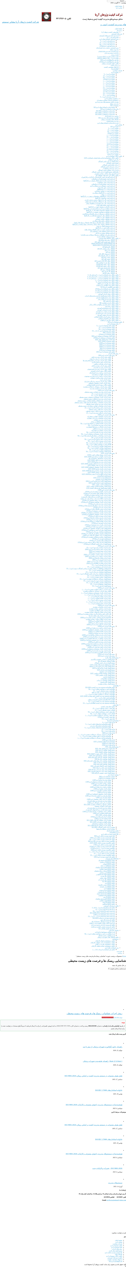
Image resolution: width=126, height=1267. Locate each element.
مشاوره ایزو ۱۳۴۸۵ (109, 79)
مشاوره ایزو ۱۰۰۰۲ (109, 83)
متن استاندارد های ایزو (112, 948)
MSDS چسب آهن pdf (108, 259)
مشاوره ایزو (115, 72)
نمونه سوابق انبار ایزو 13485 (102, 818)
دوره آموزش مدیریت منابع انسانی (108, 51)
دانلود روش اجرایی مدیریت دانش (101, 357)
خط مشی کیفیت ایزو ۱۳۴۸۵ (106, 717)
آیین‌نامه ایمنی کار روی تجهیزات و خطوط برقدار (100, 203)
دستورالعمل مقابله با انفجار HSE (105, 752)
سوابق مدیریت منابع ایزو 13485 (101, 780)
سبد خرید (119, 951)
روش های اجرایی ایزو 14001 (106, 390)
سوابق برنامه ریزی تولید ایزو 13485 (100, 787)
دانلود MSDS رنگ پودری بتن (106, 879)
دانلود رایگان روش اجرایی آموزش (108, 294)
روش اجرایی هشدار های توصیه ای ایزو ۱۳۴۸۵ (97, 493)
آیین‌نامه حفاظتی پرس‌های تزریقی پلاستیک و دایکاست (98, 214)
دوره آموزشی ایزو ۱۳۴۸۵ (107, 46)
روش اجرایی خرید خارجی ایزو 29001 (100, 553)
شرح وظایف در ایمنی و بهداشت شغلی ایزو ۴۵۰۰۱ (99, 934)
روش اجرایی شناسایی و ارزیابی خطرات (99, 418)
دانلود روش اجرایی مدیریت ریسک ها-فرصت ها (97, 360)
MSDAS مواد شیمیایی (112, 858)
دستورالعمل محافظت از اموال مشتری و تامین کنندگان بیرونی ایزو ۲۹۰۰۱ (88, 568)
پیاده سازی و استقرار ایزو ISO (109, 109)
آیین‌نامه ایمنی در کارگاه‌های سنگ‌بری (103, 193)
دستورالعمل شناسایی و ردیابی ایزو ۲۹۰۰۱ (98, 572)
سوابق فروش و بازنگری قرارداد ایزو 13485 (98, 795)
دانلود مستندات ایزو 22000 (107, 343)
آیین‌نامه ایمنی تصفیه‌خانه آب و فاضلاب (103, 179)
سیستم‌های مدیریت (115, 1183)
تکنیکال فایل (118, 1254)
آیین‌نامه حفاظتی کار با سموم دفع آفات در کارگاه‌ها (99, 215)
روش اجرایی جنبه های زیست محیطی (99, 409)
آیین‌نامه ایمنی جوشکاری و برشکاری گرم (102, 186)
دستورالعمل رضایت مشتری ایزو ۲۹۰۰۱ (99, 577)
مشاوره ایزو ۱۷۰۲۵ (109, 91)
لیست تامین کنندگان (112, 163)
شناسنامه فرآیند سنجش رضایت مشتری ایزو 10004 (95, 617)
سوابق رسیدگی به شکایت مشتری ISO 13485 (97, 804)
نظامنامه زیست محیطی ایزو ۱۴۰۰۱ (104, 691)
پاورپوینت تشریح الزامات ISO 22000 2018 (102, 913)
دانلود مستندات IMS (109, 332)
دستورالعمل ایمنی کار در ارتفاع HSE (104, 767)
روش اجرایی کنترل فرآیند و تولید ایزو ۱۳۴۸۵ (97, 495)
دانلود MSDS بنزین (109, 888)
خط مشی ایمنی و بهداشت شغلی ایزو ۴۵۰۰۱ (101, 712)
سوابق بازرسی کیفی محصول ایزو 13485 (99, 799)
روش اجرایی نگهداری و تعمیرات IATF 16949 (97, 456)
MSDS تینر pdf (110, 252)
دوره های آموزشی (116, 34)
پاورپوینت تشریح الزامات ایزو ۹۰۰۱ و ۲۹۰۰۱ (101, 916)
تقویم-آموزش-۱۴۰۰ (113, 37)
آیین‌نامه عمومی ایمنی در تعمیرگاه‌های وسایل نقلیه (99, 229)
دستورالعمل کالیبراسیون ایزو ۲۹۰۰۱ (100, 570)
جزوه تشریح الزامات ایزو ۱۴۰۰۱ (105, 909)
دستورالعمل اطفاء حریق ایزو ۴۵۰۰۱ (100, 449)
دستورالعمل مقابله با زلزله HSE (105, 750)
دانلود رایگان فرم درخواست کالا (109, 303)
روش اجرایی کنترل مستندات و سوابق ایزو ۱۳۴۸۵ (96, 512)
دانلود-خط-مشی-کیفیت (108, 706)
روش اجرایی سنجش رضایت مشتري (100, 608)
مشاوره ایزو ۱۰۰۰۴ (109, 86)
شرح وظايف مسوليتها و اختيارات (105, 932)
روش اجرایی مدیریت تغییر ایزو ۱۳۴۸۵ (99, 504)
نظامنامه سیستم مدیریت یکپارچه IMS (103, 692)
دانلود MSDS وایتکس (108, 904)
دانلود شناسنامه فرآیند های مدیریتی (100, 726)
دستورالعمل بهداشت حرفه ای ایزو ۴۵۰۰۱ (98, 451)
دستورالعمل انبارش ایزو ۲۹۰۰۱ (101, 586)
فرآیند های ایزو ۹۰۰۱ (108, 722)
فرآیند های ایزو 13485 (108, 740)
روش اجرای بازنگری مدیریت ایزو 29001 (99, 561)
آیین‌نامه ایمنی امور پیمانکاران (106, 182)
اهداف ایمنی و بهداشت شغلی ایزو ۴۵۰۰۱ (98, 444)
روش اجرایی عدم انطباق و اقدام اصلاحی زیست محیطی (94, 400)
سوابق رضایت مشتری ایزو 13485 (101, 783)
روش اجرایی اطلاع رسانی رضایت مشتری (98, 619)
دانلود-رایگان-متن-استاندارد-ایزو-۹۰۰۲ (107, 282)
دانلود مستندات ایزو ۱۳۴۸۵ (107, 334)
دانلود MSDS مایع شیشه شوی (106, 893)
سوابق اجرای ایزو (113, 774)
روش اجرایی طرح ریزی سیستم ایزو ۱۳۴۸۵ (98, 525)
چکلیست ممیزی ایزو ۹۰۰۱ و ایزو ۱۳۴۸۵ (102, 848)
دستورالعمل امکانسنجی (104, 476)
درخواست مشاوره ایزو (112, 98)
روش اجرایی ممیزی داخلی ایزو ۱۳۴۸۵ (99, 516)
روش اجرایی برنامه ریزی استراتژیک (100, 372)
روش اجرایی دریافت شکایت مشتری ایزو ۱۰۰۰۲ (96, 589)
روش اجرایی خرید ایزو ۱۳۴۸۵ (102, 507)
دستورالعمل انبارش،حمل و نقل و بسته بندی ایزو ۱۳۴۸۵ (94, 542)
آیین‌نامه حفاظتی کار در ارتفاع (106, 217)
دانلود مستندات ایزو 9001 (107, 348)
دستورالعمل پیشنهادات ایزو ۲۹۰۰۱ (100, 584)
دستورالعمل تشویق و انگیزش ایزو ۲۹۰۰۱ (98, 582)
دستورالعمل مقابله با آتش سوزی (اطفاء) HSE (101, 754)
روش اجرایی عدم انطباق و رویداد (101, 421)
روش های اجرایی (113, 353)
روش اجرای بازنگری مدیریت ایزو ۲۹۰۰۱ (99, 547)
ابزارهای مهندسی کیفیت (111, 67)
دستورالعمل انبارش (109, 677)
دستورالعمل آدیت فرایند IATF (102, 477)
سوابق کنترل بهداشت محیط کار (101, 823)
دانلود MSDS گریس (109, 897)
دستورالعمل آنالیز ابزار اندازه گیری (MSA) (98, 481)
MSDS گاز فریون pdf (108, 271)
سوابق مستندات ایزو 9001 (107, 776)
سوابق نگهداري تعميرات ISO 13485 (100, 822)
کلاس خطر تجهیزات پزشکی (110, 63)
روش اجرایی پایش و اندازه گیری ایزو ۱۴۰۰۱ (97, 407)
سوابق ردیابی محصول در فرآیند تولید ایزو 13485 (96, 811)
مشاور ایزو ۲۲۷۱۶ (113, 154)
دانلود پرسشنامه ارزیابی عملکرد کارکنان (102, 942)
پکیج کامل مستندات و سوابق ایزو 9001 (103, 336)
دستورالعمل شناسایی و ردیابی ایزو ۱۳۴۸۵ (98, 532)
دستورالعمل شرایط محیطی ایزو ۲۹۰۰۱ (99, 575)
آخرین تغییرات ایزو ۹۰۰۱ (107, 97)
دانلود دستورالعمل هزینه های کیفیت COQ (98, 488)
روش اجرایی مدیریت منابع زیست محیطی (98, 404)
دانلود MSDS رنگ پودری (107, 876)
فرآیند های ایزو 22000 (108, 743)
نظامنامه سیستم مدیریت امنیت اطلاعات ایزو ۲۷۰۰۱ (99, 703)
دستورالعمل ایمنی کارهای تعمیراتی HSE (103, 766)
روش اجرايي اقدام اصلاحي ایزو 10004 (99, 621)
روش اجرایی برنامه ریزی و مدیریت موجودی (97, 376)
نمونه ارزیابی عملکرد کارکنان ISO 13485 (99, 820)
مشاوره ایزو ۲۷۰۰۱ (109, 93)
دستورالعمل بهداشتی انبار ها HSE (105, 759)
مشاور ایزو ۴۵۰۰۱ (113, 131)
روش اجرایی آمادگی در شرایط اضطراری (98, 427)
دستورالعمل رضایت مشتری (106, 684)
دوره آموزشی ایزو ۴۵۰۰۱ (107, 44)
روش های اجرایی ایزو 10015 (106, 656)
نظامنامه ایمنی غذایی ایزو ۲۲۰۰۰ (105, 698)
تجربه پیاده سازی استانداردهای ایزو (108, 123)
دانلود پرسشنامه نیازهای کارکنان (105, 941)
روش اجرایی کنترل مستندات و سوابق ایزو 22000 (96, 649)
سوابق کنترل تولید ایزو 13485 (102, 788)
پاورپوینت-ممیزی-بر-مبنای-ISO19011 (104, 918)
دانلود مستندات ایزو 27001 (107, 350)
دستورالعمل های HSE (112, 747)
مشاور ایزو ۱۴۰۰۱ (113, 130)
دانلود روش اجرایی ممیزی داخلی (101, 365)
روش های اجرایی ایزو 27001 (106, 654)
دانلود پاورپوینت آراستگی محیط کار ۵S (103, 921)
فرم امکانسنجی (114, 832)
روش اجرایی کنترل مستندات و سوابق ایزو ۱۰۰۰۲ (96, 593)
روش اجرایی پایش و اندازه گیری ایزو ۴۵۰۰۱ (97, 439)
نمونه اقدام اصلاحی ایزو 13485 (102, 813)
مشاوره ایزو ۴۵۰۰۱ (109, 77)
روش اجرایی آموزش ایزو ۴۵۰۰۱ (101, 437)
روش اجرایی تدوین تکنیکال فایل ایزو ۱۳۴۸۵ (98, 509)
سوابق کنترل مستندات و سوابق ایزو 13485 (98, 781)
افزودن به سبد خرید (108, 1017)
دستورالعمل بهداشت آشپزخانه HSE (104, 764)
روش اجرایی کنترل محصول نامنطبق (100, 383)
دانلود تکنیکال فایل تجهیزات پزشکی (108, 937)
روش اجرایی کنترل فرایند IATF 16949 (99, 469)
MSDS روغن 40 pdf (109, 273)
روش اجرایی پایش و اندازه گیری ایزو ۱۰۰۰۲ (97, 594)
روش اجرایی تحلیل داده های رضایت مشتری (98, 612)
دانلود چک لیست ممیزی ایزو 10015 (104, 857)
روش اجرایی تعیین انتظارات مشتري (100, 610)
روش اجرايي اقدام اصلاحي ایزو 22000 (99, 631)
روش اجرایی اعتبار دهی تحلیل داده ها (100, 615)
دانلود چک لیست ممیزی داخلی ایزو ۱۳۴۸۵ (102, 846)
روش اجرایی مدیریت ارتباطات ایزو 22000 (98, 645)
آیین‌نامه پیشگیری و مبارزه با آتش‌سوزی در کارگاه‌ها (99, 208)
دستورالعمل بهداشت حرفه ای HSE (104, 762)
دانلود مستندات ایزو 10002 (107, 345)
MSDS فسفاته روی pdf (107, 269)
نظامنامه (116, 685)
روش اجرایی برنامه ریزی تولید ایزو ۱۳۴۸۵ (98, 526)
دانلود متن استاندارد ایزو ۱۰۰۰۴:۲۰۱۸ (103, 949)
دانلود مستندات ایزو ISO (115, 322)
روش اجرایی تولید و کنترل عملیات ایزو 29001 (97, 554)
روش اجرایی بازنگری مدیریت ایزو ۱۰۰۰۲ (98, 601)
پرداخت (120, 953)
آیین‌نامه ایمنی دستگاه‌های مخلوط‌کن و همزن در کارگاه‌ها (98, 196)
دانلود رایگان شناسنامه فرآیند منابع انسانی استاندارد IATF (101, 158)
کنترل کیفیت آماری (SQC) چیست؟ (108, 56)
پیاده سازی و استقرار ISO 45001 (105, 114)
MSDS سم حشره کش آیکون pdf (105, 242)
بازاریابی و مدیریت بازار (111, 53)
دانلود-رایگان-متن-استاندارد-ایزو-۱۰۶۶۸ (107, 292)
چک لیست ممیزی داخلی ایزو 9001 (104, 836)
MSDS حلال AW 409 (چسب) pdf (105, 261)
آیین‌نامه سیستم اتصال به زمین (105, 226)
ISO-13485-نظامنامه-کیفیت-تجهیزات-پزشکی (101, 699)
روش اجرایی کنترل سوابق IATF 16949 (99, 472)
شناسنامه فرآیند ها (113, 720)
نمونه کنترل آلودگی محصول (102, 806)
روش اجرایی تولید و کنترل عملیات (100, 378)
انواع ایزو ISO (114, 126)
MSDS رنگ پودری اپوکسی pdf (105, 262)
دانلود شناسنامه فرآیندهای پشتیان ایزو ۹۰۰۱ (98, 727)
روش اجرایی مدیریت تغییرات (102, 367)
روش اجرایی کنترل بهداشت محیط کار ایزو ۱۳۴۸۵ (96, 502)
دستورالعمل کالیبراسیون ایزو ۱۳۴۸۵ (100, 540)
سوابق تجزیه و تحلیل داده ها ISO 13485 (99, 825)
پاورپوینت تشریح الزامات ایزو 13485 (104, 914)
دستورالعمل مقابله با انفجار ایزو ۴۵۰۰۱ (99, 448)
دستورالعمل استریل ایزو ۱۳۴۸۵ (101, 539)
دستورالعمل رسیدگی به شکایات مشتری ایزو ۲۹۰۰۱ (95, 579)
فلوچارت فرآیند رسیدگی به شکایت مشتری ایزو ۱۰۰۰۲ (94, 734)
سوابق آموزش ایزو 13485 (103, 797)
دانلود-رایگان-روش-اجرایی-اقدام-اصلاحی (106, 317)
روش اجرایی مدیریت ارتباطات (102, 428)
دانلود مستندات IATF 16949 (106, 341)
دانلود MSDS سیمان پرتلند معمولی (104, 871)
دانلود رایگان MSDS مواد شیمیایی (108, 238)
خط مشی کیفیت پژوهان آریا (110, 32)
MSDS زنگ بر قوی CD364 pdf (105, 264)
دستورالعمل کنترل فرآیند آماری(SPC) (100, 483)
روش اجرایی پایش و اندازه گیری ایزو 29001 (98, 549)
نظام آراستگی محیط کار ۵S (106, 661)
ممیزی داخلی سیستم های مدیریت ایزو (107, 102)
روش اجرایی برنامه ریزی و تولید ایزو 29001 (98, 556)
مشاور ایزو (119, 124)
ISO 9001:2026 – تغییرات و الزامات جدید (107, 1168)
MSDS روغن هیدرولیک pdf (107, 240)
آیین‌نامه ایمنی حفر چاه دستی (106, 187)
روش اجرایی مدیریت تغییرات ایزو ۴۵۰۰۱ (98, 432)
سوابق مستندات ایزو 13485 (106, 778)
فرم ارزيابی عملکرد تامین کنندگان (108, 170)
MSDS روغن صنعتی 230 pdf (106, 248)
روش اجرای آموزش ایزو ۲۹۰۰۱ (101, 565)
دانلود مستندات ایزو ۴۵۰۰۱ (107, 329)
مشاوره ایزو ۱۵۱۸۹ (109, 90)
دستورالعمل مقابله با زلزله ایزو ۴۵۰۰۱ (99, 446)
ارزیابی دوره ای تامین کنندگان (110, 166)
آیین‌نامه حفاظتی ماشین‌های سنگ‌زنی (103, 221)
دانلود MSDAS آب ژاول (107, 865)
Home (124, 956)
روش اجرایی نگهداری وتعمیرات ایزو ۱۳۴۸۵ (98, 491)
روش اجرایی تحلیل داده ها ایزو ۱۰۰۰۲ (99, 596)
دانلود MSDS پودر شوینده (107, 886)
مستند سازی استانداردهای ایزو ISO (104, 107)
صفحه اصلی (118, 6)
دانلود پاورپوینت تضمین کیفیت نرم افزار (103, 927)
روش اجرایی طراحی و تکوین (102, 364)
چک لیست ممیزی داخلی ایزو (110, 834)
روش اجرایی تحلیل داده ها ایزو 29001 (100, 558)
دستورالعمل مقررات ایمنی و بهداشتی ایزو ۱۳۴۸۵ (96, 530)
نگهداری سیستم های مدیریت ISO (108, 117)
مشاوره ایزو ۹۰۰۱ (109, 74)
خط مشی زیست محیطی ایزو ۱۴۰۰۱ (104, 708)
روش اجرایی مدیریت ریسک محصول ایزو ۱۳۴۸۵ (96, 500)
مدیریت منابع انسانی (112, 121)
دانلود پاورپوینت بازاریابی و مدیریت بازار (103, 925)
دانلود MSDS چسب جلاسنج (106, 885)
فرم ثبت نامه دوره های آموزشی (109, 35)
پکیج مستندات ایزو (113, 324)
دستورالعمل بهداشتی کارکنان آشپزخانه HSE (101, 757)
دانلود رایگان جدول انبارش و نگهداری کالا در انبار (104, 304)
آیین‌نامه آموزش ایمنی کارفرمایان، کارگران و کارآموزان (98, 177)
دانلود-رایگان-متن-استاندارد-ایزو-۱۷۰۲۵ (107, 290)
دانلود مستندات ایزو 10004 (107, 346)
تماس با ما (119, 8)
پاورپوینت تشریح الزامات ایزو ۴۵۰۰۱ (104, 911)
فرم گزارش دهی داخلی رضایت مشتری (106, 173)
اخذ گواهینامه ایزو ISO (115, 1261)
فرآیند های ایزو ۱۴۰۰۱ (108, 729)
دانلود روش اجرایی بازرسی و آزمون (100, 359)
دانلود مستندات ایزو (116, 1245)
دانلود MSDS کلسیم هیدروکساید (105, 867)
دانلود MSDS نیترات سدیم (107, 890)
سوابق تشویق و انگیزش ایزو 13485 (100, 790)
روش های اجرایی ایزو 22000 (106, 626)
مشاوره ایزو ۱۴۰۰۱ (109, 76)
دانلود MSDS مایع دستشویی (106, 895)
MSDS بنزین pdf (110, 250)
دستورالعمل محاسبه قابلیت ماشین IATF (99, 486)
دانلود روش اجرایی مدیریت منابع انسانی (99, 369)
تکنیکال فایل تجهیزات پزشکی (110, 119)
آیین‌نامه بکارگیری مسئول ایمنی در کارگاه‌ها (102, 207)
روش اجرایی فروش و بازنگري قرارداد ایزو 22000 (96, 643)
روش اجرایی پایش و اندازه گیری (101, 362)
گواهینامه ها (115, 69)
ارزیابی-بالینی (115, 65)
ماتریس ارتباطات (113, 159)
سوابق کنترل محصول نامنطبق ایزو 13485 (98, 794)
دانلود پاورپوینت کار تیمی (107, 920)
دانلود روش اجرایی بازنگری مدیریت (100, 388)
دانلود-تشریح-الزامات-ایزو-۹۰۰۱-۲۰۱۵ (103, 907)
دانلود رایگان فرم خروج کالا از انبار (108, 299)
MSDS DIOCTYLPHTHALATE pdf (104, 245)
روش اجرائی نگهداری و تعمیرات (101, 374)
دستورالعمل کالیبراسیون (107, 682)
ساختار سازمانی (114, 930)
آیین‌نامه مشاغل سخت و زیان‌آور (105, 233)
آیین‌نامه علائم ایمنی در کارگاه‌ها (105, 228)
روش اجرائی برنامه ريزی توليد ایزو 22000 (98, 628)
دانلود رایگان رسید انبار (112, 306)
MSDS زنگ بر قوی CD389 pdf (105, 266)
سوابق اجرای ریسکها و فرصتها (105, 829)
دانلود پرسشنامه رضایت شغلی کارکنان (103, 946)
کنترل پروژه (115, 55)
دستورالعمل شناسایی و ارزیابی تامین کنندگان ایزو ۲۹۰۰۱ (94, 573)
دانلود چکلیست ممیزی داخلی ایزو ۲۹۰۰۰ (102, 855)
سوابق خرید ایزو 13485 (104, 792)
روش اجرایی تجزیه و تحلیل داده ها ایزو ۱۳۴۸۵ (97, 518)
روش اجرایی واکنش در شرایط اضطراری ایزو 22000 (95, 638)
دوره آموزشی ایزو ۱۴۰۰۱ (107, 42)
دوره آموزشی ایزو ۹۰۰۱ (107, 41)
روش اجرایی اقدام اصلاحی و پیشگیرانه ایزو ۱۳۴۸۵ (95, 521)
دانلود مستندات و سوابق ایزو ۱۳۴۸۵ (104, 338)
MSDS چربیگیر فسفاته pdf (106, 255)
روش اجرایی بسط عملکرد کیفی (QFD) (99, 455)
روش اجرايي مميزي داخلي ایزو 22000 (99, 642)
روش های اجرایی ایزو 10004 (106, 605)
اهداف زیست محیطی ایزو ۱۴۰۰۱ (101, 395)
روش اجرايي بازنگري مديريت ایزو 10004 (99, 624)
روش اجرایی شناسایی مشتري (102, 607)
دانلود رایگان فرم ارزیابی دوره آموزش (107, 313)
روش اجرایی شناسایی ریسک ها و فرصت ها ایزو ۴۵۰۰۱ (94, 435)
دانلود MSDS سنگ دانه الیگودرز (105, 874)
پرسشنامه (115, 939)
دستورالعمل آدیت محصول (103, 479)
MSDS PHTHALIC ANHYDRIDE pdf (103, 243)
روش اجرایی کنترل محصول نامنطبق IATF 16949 (96, 467)
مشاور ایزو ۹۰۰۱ (113, 128)
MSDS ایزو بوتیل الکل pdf (107, 254)
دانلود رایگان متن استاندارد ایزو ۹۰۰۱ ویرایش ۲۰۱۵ (103, 275)
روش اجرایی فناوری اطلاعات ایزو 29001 (98, 563)
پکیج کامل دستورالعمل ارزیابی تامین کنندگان (105, 172)
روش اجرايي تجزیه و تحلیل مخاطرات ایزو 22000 (96, 635)
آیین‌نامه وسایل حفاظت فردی (106, 236)
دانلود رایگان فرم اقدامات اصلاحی (108, 318)
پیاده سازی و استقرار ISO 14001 (105, 112)
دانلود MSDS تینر (110, 883)
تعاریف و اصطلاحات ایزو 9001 (109, 60)
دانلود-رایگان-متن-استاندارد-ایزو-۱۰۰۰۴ (107, 280)
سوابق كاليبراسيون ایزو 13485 (102, 785)
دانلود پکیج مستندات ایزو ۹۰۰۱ (105, 325)
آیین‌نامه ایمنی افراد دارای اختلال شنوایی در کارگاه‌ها (99, 180)
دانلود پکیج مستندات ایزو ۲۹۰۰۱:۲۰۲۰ (103, 331)
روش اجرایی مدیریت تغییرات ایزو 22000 (99, 650)
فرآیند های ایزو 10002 (108, 733)
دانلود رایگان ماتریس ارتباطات (109, 320)
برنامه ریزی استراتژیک (112, 116)
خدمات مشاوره (117, 70)
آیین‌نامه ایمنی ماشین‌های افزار (105, 205)
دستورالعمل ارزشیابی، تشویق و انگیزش (103, 659)
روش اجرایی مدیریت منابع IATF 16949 (99, 462)
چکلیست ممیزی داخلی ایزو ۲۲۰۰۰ (104, 853)
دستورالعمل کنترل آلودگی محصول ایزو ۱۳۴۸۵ (97, 528)
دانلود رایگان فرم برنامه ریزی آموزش (107, 311)
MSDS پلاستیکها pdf (108, 247)
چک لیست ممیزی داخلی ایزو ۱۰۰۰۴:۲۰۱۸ (102, 851)
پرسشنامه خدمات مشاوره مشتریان (108, 100)
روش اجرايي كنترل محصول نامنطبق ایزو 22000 (96, 629)
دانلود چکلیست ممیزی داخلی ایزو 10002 (103, 850)
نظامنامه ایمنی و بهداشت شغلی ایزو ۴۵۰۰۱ (101, 689)
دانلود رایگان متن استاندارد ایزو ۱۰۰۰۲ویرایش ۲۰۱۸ (103, 278)
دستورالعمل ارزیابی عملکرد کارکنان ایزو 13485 (97, 535)
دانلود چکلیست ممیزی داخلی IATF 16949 (102, 843)
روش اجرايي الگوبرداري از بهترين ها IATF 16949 (96, 474)
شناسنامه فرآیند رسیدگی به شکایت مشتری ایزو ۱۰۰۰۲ (94, 738)
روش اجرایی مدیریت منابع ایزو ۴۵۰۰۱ (99, 425)
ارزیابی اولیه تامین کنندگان (110, 165)
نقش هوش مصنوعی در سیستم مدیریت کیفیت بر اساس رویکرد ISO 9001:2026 (93, 1076)
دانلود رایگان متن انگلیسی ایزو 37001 (107, 285)
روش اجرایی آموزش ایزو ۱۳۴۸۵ (101, 523)
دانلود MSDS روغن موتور (107, 878)
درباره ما (119, 30)
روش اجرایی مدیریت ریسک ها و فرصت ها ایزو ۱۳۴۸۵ (94, 505)
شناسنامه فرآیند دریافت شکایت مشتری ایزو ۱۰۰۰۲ (95, 736)
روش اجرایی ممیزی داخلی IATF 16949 (99, 460)
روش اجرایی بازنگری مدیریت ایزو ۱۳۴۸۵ (98, 519)
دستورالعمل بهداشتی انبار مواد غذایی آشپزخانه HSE (99, 761)
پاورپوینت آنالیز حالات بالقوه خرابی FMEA (102, 923)
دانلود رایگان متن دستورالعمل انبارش (107, 297)
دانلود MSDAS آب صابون (107, 862)
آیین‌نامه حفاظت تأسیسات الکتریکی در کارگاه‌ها (100, 210)
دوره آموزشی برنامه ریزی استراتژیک (107, 48)
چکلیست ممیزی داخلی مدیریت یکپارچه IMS (101, 841)
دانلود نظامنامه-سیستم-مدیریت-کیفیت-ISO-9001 (100, 687)
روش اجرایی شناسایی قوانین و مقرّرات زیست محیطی (94, 406)
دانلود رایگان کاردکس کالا (111, 301)
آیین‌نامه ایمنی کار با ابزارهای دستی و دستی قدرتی (100, 200)
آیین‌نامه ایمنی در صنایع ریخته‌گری (105, 191)
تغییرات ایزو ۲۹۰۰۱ (113, 152)
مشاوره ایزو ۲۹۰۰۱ (109, 88)
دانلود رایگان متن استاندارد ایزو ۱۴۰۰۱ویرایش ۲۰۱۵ (103, 276)
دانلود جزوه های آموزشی (111, 906)
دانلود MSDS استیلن (109, 864)
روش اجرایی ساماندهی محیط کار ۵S (100, 458)
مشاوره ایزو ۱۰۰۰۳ (109, 84)
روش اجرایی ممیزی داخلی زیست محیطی (98, 411)
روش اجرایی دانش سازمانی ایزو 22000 (99, 647)
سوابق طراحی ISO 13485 (103, 815)
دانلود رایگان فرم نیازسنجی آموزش (108, 310)
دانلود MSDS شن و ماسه (107, 872)
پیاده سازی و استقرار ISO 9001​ (105, 110)
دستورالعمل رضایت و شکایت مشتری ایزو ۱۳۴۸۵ (96, 537)
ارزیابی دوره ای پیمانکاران (111, 168)
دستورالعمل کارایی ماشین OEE (101, 484)
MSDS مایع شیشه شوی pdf (106, 268)
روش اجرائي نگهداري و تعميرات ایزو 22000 (98, 652)
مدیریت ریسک (114, 49)
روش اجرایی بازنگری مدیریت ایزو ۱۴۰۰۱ (98, 413)
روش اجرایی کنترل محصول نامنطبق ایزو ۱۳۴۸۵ (96, 514)
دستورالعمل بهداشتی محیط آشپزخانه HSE (102, 755)
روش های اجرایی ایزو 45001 (106, 414)
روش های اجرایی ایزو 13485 (106, 490)
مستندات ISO (114, 105)
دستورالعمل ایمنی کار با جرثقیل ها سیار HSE (101, 771)
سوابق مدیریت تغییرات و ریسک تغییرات (99, 801)
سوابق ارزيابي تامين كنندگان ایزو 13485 (99, 802)
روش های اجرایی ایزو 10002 (106, 587)
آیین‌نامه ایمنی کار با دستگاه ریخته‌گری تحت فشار (100, 201)
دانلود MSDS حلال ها (108, 881)
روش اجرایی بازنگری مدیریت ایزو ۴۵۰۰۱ (98, 442)
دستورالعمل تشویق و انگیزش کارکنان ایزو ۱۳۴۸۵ (96, 533)
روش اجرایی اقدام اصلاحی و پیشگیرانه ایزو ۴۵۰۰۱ (95, 423)
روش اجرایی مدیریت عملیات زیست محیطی (97, 392)
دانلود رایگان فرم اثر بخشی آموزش (108, 315)
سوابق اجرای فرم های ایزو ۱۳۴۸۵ (100, 816)
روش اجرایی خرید (105, 379)
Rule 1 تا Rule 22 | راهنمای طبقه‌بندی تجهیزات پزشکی (102, 1061)
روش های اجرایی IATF (108, 453)
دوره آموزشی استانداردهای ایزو (109, 39)
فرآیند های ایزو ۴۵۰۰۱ (108, 731)
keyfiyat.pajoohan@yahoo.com (116, 1200)
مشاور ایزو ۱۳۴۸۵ (113, 133)
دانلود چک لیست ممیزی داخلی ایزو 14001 (102, 837)
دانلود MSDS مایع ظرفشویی (106, 892)
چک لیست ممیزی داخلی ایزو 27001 (104, 844)
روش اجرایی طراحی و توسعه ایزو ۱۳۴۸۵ (98, 511)
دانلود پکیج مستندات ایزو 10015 (105, 352)
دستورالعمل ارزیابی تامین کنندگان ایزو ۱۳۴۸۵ (97, 544)
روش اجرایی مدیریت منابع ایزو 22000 (99, 633)
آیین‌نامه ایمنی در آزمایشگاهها (106, 189)
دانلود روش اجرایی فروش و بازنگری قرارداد (97, 381)
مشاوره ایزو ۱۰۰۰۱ (109, 81)
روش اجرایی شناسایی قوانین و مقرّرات (99, 416)
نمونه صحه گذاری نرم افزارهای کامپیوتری (98, 809)
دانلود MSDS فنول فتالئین (107, 869)
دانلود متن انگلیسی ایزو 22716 (110, 287)
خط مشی (116, 705)
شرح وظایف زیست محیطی (106, 935)
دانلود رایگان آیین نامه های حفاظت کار (107, 175)
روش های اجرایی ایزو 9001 (106, 355)
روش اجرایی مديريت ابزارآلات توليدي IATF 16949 (96, 463)
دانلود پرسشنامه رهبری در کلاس (105, 944)
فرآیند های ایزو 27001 (108, 745)
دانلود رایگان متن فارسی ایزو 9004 (108, 283)
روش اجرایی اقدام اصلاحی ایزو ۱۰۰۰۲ (99, 598)
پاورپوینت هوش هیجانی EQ (107, 928)
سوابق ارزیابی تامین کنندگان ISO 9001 (103, 827)
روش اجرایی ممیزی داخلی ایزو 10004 (99, 622)
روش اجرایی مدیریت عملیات (102, 420)
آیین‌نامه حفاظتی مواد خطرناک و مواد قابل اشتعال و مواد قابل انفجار (94, 222)
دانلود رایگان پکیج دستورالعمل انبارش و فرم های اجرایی (102, 296)
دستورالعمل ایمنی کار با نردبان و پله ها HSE (101, 769)
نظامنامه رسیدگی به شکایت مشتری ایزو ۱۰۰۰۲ (100, 694)
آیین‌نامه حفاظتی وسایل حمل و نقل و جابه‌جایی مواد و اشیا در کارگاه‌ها (94, 224)
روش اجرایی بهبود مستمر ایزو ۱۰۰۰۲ (99, 603)
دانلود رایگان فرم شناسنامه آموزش (108, 308)
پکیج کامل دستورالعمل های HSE (105, 339)
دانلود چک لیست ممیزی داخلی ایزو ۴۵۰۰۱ (102, 839)
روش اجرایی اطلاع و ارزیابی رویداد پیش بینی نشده (96, 498)
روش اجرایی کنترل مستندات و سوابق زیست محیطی (95, 397)
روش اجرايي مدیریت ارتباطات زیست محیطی (97, 399)
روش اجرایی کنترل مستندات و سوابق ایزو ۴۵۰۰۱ (96, 434)
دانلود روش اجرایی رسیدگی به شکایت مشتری (97, 386)
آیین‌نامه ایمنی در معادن (108, 194)
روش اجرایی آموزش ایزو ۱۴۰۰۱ (101, 393)
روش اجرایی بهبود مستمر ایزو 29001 (100, 551)
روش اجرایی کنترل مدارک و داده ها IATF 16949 (96, 470)
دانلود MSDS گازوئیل (108, 902)
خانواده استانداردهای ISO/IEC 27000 (108, 1090)
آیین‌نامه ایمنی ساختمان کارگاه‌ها (105, 198)
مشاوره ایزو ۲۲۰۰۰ (109, 95)
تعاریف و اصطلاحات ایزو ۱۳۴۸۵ (109, 62)
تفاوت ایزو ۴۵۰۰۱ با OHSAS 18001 (108, 58)
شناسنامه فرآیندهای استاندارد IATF (104, 741)
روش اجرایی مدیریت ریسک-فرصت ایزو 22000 (97, 636)
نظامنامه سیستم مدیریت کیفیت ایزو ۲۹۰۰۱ (101, 701)
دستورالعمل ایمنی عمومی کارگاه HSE (103, 773)
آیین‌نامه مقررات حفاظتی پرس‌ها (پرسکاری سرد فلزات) (98, 235)
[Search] (125, 1)
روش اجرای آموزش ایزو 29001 (101, 560)
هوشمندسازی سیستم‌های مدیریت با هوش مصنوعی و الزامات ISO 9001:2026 (94, 1105)
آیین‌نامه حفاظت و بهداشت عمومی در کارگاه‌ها (101, 212)
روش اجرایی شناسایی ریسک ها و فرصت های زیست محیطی (92, 402)
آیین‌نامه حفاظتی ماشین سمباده (105, 219)
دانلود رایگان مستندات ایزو (114, 156)
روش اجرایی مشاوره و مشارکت (101, 430)
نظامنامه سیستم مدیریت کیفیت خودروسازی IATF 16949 (97, 696)
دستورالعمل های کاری (112, 657)
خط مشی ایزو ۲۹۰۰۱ (108, 719)
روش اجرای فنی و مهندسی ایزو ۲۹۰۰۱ (99, 566)
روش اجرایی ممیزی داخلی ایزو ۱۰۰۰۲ (99, 600)
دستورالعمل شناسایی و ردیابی (106, 680)
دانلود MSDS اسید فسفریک (107, 860)
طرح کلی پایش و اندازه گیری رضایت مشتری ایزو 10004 (94, 614)
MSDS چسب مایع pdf (108, 257)
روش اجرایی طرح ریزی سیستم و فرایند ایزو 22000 (95, 640)
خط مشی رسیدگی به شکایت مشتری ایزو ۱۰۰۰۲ (100, 715)
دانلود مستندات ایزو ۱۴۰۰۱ (107, 327)
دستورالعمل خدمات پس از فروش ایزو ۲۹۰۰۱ (97, 580)
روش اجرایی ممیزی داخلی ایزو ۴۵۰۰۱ (99, 441)
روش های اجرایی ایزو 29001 (106, 546)
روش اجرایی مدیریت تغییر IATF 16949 (99, 465)
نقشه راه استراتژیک (113, 830)
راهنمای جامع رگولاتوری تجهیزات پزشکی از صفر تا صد (102, 1047)
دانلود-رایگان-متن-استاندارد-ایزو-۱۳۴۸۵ (107, 289)
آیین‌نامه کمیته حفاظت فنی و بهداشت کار (102, 231)
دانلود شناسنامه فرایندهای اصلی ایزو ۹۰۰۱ (98, 724)
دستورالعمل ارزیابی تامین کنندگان (108, 161)
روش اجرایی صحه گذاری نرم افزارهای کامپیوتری (96, 497)
